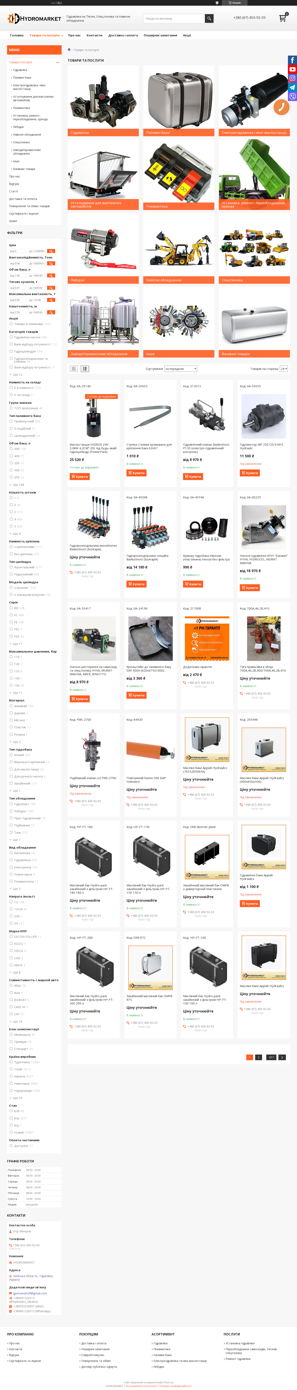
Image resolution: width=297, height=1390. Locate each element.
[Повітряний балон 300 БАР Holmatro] (150, 750)
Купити (82, 477)
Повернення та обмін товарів (29, 206)
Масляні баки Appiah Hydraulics (262, 986)
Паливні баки (22, 77)
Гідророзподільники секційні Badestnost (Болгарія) (147, 557)
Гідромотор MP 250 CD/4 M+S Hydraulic (261, 446)
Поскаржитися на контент (141, 1386)
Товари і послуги (20, 62)
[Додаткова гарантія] (207, 638)
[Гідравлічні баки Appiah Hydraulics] (264, 847)
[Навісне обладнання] (178, 248)
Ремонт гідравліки (238, 1359)
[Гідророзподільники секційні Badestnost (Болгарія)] (150, 527)
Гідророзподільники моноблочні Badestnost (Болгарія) (93, 547)
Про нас (74, 35)
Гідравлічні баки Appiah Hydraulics (256, 877)
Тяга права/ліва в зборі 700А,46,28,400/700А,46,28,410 (263, 668)
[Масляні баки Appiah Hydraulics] (264, 957)
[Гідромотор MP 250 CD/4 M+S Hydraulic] (264, 416)
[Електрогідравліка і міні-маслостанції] (254, 100)
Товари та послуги (44, 35)
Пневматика (21, 108)
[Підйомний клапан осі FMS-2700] (94, 750)
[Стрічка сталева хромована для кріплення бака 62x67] (150, 416)
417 (271, 1057)
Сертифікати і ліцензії (24, 213)
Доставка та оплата (23, 199)
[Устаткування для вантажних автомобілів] (103, 174)
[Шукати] (209, 18)
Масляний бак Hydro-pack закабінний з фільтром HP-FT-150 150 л (148, 888)
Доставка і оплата (123, 35)
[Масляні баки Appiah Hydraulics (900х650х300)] (264, 750)
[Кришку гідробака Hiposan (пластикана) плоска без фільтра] (207, 527)
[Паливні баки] (178, 100)
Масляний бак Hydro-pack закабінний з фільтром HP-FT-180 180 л (92, 888)
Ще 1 (17, 790)
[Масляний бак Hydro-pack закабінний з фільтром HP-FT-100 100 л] (207, 968)
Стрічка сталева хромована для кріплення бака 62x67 (149, 446)
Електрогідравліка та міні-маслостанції (180, 1361)
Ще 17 (17, 643)
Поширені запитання (160, 35)
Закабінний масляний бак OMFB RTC (149, 997)
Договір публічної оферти (99, 1367)
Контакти (94, 35)
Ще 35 (17, 1097)
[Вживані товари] (254, 322)
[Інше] (178, 322)
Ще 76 (17, 1021)
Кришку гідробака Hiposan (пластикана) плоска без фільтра (206, 557)
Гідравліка (20, 70)
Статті (13, 191)
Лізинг (13, 221)
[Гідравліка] (103, 100)
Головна (16, 35)
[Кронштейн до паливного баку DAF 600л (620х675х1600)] (150, 638)
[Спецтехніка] (254, 248)
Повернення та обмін (96, 1361)
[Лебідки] (103, 248)
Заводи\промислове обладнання (27, 151)
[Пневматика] (178, 174)
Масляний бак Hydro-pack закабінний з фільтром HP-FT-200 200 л (92, 999)
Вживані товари (24, 169)
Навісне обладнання (27, 134)
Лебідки (18, 127)
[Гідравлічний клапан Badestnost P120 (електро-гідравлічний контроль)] (207, 416)
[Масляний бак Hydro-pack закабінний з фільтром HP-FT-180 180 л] (94, 857)
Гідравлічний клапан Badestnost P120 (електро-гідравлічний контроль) (206, 448)
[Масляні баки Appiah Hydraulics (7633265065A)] (207, 739)
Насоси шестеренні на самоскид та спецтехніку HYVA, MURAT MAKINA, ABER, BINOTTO (93, 670)
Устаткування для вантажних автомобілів (33, 98)
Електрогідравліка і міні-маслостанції (29, 87)
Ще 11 (17, 692)
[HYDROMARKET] (34, 18)
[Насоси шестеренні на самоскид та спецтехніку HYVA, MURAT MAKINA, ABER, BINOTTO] (94, 638)
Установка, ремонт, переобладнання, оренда (30, 117)
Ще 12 (17, 374)
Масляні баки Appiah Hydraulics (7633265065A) (205, 769)
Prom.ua (169, 1382)
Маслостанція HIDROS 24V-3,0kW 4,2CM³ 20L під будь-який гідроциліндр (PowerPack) (93, 448)
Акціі (187, 35)
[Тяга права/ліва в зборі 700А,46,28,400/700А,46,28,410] (264, 638)
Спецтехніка (21, 142)
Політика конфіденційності (175, 1386)
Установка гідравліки (240, 1343)
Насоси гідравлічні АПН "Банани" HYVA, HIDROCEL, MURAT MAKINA (264, 559)
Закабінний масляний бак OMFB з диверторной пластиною (206, 887)
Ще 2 (17, 741)
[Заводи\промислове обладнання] (103, 322)
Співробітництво (92, 1355)
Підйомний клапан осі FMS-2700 (93, 778)
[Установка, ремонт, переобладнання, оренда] (254, 174)
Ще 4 (17, 533)
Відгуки (14, 184)
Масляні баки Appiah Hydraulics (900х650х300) (262, 779)
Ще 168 (18, 484)
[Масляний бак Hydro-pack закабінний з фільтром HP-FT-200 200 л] (94, 968)
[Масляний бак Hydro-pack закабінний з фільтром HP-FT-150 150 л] (150, 857)
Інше (16, 161)
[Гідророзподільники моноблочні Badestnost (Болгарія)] (94, 517)
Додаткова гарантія (197, 667)
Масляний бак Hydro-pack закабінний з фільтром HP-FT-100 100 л (205, 999)
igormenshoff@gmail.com (30, 1293)
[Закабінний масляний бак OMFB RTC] (150, 968)
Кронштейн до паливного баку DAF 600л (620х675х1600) (148, 668)
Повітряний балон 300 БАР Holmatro (146, 779)
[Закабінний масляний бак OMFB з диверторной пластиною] (207, 857)
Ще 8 (17, 972)
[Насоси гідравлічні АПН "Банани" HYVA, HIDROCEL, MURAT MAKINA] (264, 527)
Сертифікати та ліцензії (25, 1361)
